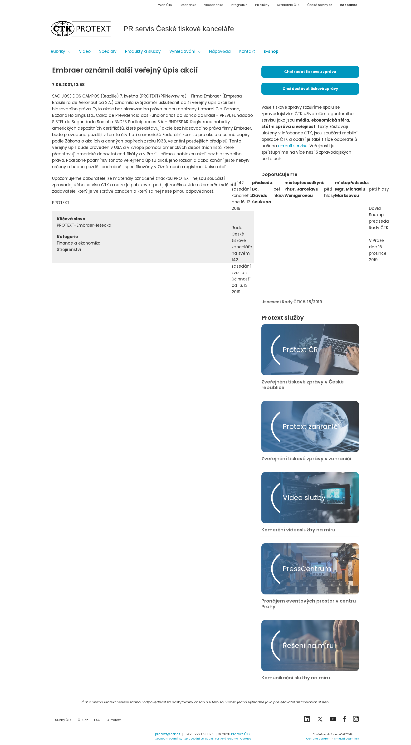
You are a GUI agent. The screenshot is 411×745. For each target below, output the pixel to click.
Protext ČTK (241, 734)
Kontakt (247, 51)
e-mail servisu (293, 146)
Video (85, 51)
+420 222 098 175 (199, 734)
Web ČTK (165, 5)
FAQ (97, 720)
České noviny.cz (319, 5)
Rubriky (58, 51)
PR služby (262, 5)
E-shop (271, 51)
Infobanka (348, 5)
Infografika (239, 5)
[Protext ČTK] (76, 735)
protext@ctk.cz (167, 734)
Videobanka (213, 5)
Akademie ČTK (288, 5)
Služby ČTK (63, 720)
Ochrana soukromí (318, 738)
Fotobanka (188, 5)
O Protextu (114, 720)
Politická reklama (226, 738)
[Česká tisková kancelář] (87, 28)
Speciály (108, 51)
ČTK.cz (83, 720)
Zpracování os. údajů (198, 738)
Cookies (245, 738)
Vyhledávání (182, 51)
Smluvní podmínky (346, 738)
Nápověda (220, 51)
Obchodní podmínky (168, 738)
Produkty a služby (143, 51)
